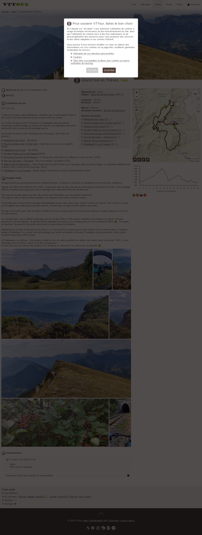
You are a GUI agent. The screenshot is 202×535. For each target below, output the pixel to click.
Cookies (77, 57)
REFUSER (92, 70)
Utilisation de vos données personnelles (93, 53)
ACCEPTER (109, 70)
